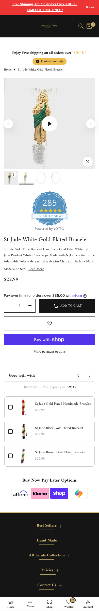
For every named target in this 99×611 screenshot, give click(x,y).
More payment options (49, 352)
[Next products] (89, 375)
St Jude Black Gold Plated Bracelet (59, 428)
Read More (36, 269)
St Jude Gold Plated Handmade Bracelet (63, 403)
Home (7, 69)
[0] (89, 26)
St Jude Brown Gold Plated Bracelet (60, 452)
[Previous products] (78, 375)
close (91, 7)
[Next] (90, 123)
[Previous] (8, 123)
